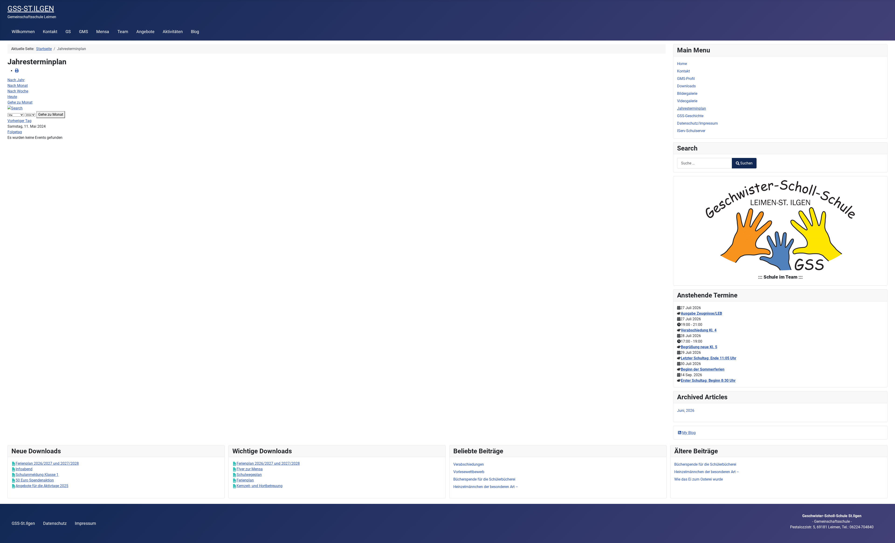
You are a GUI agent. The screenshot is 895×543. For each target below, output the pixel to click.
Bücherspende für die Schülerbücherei (705, 464)
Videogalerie (687, 101)
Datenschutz (55, 523)
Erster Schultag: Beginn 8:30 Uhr (708, 380)
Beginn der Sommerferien (702, 369)
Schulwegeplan (249, 474)
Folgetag (14, 132)
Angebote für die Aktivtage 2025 (42, 486)
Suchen (746, 163)
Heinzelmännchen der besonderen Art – (706, 472)
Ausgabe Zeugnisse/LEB (701, 313)
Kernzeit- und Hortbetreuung (259, 486)
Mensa (102, 31)
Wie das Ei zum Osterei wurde (698, 479)
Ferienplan (245, 480)
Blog (195, 31)
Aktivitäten (173, 31)
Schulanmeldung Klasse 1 (37, 474)
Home (682, 63)
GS (68, 31)
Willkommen (23, 31)
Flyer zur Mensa (250, 469)
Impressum (85, 523)
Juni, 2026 (685, 410)
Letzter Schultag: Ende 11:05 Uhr (708, 358)
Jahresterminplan (691, 108)
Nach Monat (17, 85)
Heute (12, 97)
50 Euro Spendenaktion (35, 480)
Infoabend (24, 469)
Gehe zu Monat (19, 102)
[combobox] (704, 163)
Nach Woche (17, 91)
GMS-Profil (686, 78)
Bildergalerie (687, 93)
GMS (83, 31)
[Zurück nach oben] (886, 534)
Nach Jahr (15, 80)
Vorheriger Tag (19, 121)
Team (122, 31)
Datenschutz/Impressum (697, 123)
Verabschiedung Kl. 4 (698, 330)
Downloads (686, 86)
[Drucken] (17, 70)
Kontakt (50, 31)
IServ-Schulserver (691, 131)
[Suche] (15, 108)
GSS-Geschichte (690, 116)
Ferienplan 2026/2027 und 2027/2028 (47, 463)
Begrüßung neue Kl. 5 (699, 347)
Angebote (145, 31)
